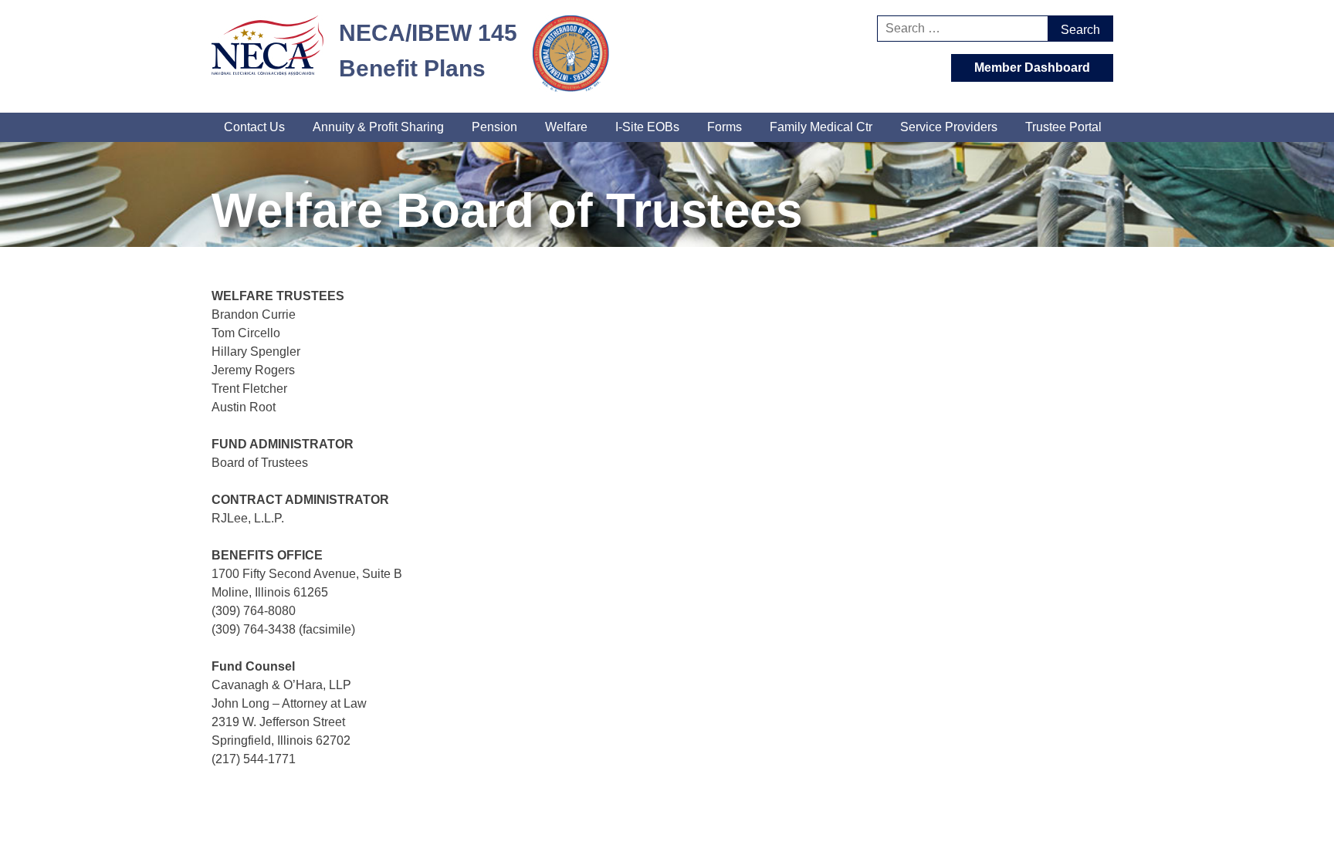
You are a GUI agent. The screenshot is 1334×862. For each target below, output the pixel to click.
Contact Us (254, 127)
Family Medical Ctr (821, 127)
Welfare (566, 127)
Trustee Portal (1063, 127)
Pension (494, 127)
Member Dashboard (1032, 67)
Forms (724, 127)
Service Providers (948, 127)
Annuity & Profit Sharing (378, 127)
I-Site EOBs (647, 127)
